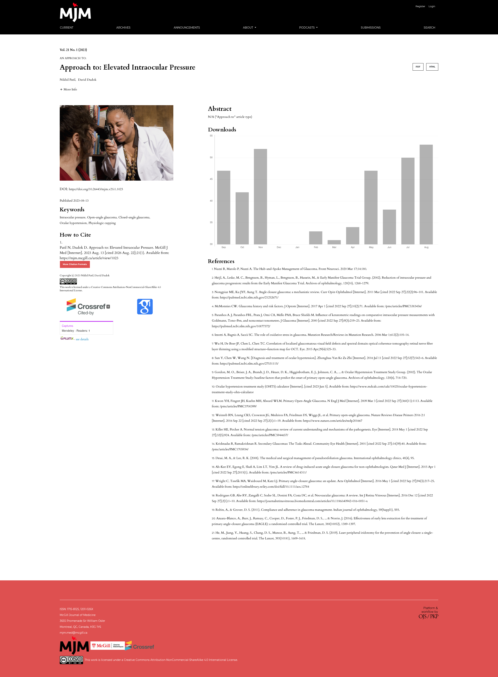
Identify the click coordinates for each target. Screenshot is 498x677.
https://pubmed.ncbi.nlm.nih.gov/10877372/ (241, 326)
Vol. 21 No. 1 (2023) (73, 50)
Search (429, 27)
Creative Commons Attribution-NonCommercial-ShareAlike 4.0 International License (110, 288)
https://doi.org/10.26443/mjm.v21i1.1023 (96, 189)
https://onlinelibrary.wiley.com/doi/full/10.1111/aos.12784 (271, 487)
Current (66, 27)
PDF (418, 67)
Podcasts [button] (307, 27)
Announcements (187, 27)
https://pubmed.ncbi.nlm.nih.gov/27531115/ (249, 363)
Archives (123, 27)
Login (432, 6)
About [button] (248, 27)
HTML (432, 67)
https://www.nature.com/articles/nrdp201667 (332, 421)
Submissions (371, 27)
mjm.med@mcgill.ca (73, 632)
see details (82, 339)
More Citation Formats (75, 264)
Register (420, 6)
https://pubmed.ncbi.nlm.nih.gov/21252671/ (249, 297)
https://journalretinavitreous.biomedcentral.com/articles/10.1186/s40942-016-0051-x (312, 501)
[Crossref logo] (139, 645)
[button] (68, 89)
